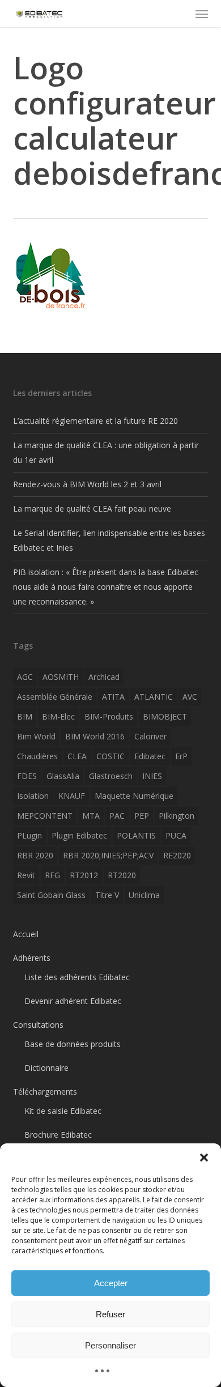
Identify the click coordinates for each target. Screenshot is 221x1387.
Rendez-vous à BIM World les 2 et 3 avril (87, 484)
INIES (152, 776)
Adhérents (31, 957)
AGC (25, 676)
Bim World (36, 736)
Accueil (26, 934)
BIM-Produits (108, 716)
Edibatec (149, 756)
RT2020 (122, 875)
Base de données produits (72, 1044)
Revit (26, 875)
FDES (27, 776)
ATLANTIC (153, 696)
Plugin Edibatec (79, 835)
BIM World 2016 (95, 736)
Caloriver (150, 736)
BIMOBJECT (165, 716)
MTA (91, 815)
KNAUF (71, 795)
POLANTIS (136, 835)
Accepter (111, 1283)
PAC (117, 815)
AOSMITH (60, 676)
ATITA (113, 696)
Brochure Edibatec (58, 1134)
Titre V (107, 895)
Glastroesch (111, 776)
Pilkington (176, 815)
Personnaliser (110, 1345)
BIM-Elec (58, 716)
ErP (181, 756)
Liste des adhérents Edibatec (77, 977)
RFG (52, 875)
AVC (189, 696)
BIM (24, 716)
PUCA (175, 835)
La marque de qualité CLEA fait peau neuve (92, 508)
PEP (141, 815)
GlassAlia (62, 776)
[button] (204, 1157)
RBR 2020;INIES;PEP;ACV (108, 855)
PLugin (29, 835)
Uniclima (144, 895)
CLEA (77, 756)
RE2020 (177, 855)
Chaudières (37, 756)
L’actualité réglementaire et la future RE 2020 (95, 420)
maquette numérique (134, 795)
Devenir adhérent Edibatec (72, 1000)
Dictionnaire (46, 1067)
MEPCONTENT (45, 815)
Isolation (33, 795)
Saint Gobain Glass (51, 895)
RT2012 (84, 875)
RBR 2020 (35, 855)
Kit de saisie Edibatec (62, 1110)
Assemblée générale (54, 696)
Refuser (110, 1314)
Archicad (104, 676)
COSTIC (110, 756)
